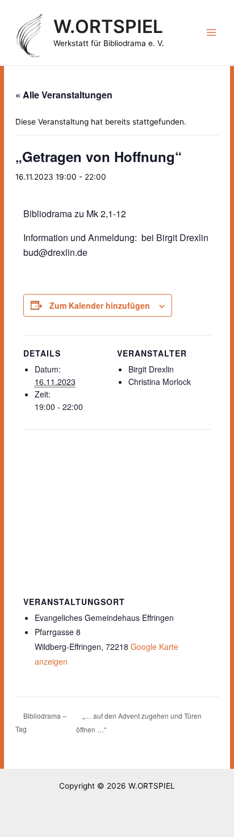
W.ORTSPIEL (108, 26)
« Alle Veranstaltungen (63, 94)
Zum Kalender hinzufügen (99, 305)
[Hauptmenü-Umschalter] (211, 32)
